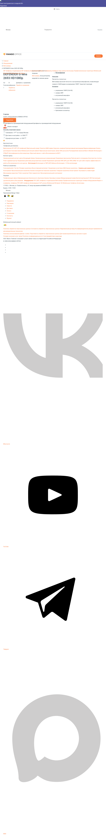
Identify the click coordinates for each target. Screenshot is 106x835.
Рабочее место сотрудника (79, 158)
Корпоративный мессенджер (74, 148)
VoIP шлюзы (43, 183)
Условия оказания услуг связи (12, 236)
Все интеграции (72, 163)
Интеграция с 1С (62, 163)
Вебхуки (54, 163)
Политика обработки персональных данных (17, 229)
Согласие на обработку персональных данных (45, 229)
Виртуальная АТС (8, 148)
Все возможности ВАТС (53, 153)
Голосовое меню (16, 151)
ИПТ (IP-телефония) (20, 148)
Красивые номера (55, 178)
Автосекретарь (25, 153)
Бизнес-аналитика (72, 168)
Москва (8, 29)
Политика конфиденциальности (32, 236)
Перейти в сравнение (22, 85)
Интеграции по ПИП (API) (44, 163)
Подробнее (3, 6)
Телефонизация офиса (10, 178)
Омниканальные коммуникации (45, 158)
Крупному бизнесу (44, 178)
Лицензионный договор (67, 229)
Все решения (19, 180)
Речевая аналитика (25, 168)
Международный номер (68, 178)
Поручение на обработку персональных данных (45, 233)
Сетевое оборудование (90, 180)
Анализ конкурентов (36, 170)
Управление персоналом (63, 158)
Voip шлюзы (62, 71)
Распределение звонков (76, 151)
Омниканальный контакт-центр (13, 158)
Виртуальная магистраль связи (50, 151)
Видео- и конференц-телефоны (49, 71)
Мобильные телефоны (18, 73)
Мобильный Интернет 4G (55, 183)
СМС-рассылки (64, 151)
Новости (9, 206)
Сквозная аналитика (50, 170)
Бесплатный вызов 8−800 (84, 178)
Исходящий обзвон (29, 158)
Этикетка (43, 148)
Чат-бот (16, 168)
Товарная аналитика (63, 170)
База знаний (43, 160)
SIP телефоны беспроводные (30, 71)
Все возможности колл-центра (17, 163)
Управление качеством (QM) (57, 168)
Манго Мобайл (89, 151)
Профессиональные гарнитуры (84, 71)
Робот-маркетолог (34, 173)
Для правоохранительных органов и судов (73, 233)
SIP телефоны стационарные (12, 71)
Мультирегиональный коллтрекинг (51, 173)
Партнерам (10, 203)
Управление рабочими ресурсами (28, 160)
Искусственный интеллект (40, 168)
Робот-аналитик (23, 173)
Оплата (9, 211)
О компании (10, 213)
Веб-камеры (36, 76)
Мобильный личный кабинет (30, 151)
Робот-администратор (10, 160)
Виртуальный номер (33, 148)
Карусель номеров (59, 148)
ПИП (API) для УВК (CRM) (69, 160)
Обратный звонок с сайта (38, 153)
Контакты (10, 216)
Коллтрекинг (7, 170)
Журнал (9, 218)
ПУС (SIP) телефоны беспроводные (28, 183)
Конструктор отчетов (95, 158)
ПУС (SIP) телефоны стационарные (44, 180)
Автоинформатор (14, 153)
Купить (98, 56)
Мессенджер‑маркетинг (10, 173)
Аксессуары (70, 71)
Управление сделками (54, 160)
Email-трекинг (74, 170)
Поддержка (48, 29)
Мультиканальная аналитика (21, 170)
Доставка (10, 208)
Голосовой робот (8, 168)
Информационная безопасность (28, 178)
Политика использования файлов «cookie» (16, 233)
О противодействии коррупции (52, 236)
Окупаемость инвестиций (86, 170)
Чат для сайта (81, 160)
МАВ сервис (49, 148)
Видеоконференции (90, 148)
